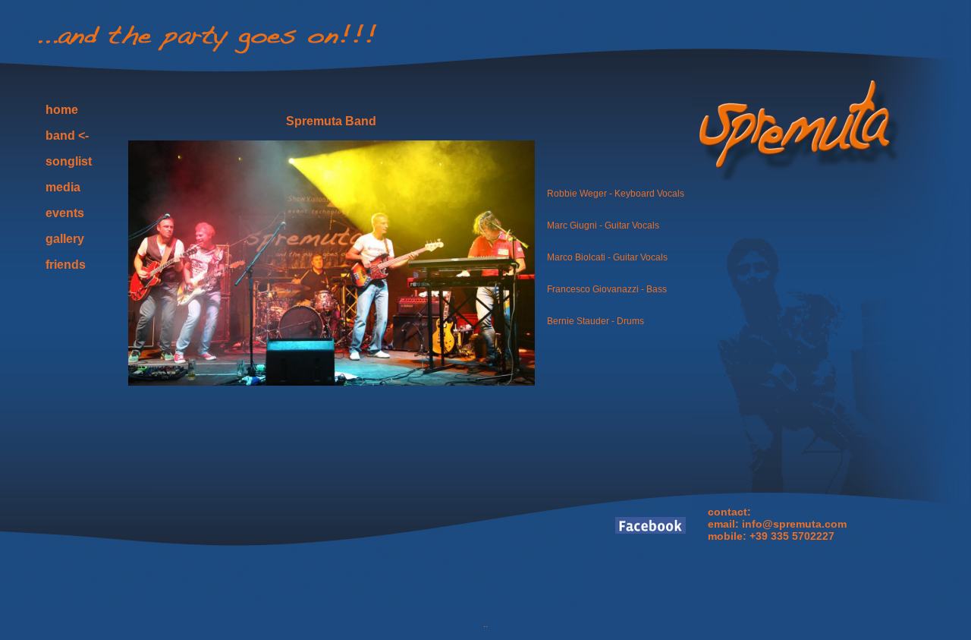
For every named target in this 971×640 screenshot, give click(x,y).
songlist (69, 161)
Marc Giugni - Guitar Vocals (603, 225)
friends (66, 264)
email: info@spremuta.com (777, 524)
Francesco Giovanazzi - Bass (607, 289)
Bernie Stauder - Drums (595, 321)
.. (485, 624)
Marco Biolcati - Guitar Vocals (607, 257)
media (63, 187)
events (65, 213)
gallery (65, 238)
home (62, 109)
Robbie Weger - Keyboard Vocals (615, 193)
